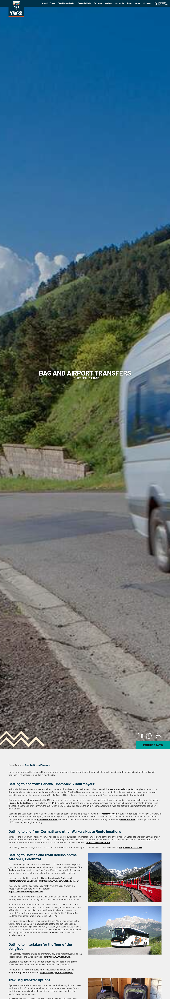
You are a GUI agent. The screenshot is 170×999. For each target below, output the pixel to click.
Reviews (98, 3)
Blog (129, 3)
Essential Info (84, 3)
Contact (147, 3)
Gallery (108, 3)
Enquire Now (153, 745)
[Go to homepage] (16, 16)
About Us (119, 3)
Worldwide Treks (66, 3)
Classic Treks (48, 3)
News (137, 3)
